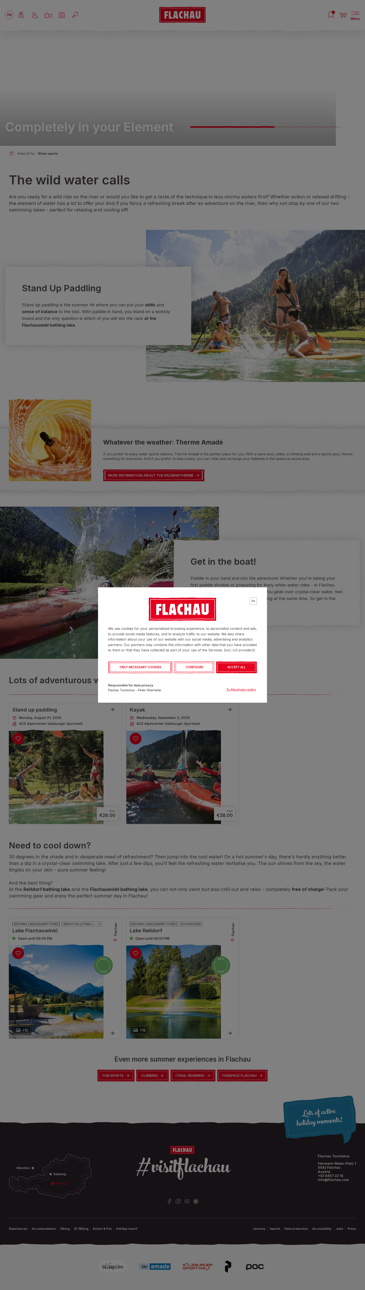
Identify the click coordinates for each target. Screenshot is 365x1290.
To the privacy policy (241, 689)
